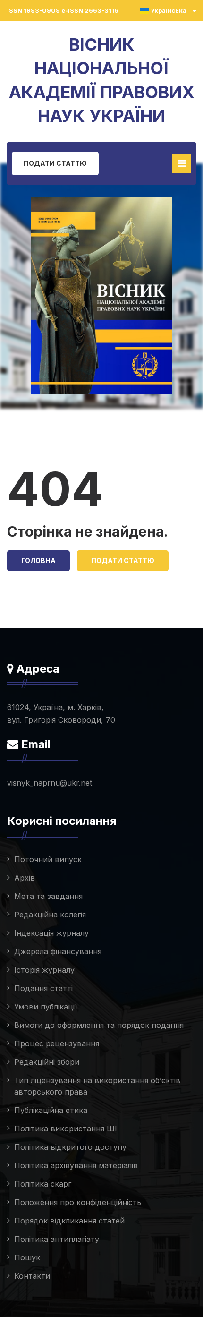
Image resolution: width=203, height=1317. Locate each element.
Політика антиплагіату (56, 1239)
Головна (38, 560)
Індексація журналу (51, 933)
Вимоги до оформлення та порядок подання (99, 1025)
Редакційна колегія (50, 914)
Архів (24, 877)
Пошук (27, 1257)
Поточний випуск (48, 859)
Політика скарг (42, 1184)
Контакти (32, 1276)
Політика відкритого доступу (70, 1147)
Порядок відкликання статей (69, 1220)
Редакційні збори (46, 1062)
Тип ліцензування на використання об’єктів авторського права (97, 1086)
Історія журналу (44, 970)
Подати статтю (55, 163)
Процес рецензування (56, 1043)
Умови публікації (45, 1006)
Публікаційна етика (50, 1110)
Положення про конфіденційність (77, 1202)
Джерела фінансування (58, 951)
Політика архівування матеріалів (76, 1165)
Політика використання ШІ (65, 1128)
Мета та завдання (48, 896)
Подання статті (43, 988)
